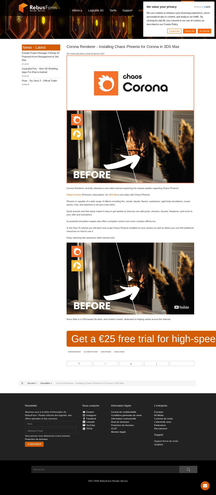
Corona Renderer (74, 352)
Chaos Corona (74, 194)
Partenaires (160, 425)
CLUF (114, 428)
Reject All (189, 31)
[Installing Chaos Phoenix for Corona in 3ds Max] (181, 307)
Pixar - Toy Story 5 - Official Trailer (39, 80)
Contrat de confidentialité (123, 412)
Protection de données (36, 439)
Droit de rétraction (120, 422)
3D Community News (91, 352)
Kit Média (159, 415)
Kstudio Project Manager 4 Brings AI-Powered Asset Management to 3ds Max (41, 56)
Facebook (91, 418)
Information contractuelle (123, 418)
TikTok (89, 428)
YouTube (90, 425)
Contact (90, 412)
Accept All (204, 31)
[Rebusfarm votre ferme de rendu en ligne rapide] (38, 8)
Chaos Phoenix (106, 352)
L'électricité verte (162, 422)
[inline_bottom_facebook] (79, 363)
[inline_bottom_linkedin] (131, 363)
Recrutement (160, 428)
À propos (158, 412)
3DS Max (113, 194)
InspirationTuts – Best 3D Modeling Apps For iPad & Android (40, 70)
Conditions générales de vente (126, 415)
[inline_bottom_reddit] (156, 363)
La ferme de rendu (163, 418)
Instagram (91, 415)
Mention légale (118, 432)
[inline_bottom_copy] (182, 363)
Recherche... (25, 469)
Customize (174, 31)
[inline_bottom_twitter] (105, 363)
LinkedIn (90, 422)
